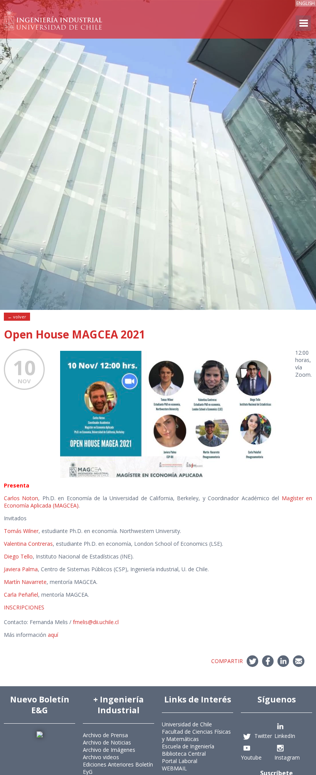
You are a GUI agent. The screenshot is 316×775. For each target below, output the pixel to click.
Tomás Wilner (21, 531)
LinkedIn (284, 735)
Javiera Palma (21, 569)
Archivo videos (101, 757)
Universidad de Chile (187, 724)
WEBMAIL (174, 768)
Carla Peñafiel (21, 594)
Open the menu (303, 23)
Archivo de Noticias (107, 742)
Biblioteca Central (184, 753)
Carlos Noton (21, 498)
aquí (53, 634)
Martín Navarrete (25, 581)
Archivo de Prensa (105, 735)
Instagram (287, 757)
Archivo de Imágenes (109, 749)
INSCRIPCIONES (24, 607)
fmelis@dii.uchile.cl (96, 622)
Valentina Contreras (28, 543)
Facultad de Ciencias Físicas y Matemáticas (196, 735)
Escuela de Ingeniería (188, 746)
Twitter (263, 735)
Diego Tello (18, 556)
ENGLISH (305, 3)
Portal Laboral (179, 761)
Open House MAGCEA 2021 (74, 334)
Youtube (251, 757)
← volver (17, 317)
